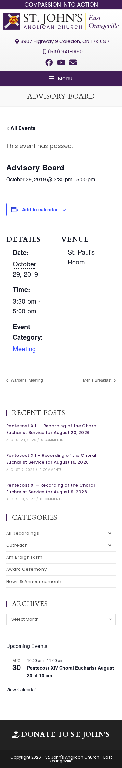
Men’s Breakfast (97, 380)
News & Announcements (34, 581)
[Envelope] (73, 62)
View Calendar (21, 689)
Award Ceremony (26, 569)
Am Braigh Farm (24, 557)
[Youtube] (61, 62)
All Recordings (22, 533)
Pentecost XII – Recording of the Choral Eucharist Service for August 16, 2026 (51, 458)
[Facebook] (49, 62)
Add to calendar (40, 209)
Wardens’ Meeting (26, 380)
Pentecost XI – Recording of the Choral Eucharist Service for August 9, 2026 (50, 488)
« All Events (20, 128)
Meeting (24, 348)
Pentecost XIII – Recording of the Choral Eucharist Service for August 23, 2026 (52, 429)
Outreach (17, 545)
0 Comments (52, 440)
